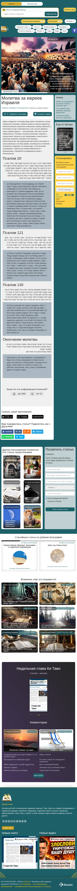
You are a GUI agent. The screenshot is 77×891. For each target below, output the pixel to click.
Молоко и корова (10, 767)
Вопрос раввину (28, 584)
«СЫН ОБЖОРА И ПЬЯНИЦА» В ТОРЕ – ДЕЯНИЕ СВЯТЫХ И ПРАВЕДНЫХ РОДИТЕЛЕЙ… (17, 625)
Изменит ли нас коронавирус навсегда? (32, 500)
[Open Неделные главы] (29, 27)
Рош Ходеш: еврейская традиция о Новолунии (10, 523)
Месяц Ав (30, 526)
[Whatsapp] (17, 821)
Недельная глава (70, 584)
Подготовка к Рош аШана (49, 770)
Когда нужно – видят (32, 476)
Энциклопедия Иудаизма (23, 566)
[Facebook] (3, 821)
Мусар (26, 632)
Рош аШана (58, 632)
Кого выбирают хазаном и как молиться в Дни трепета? (54, 650)
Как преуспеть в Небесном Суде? (17, 759)
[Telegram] (14, 821)
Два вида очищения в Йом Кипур (12, 500)
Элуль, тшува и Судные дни (19, 633)
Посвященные (22, 108)
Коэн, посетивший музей (49, 764)
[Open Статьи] (39, 27)
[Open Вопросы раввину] (33, 31)
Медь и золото (45, 755)
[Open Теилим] (43, 31)
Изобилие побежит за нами (21, 750)
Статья (72, 608)
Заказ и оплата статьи (60, 509)
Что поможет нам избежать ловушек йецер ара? (63, 111)
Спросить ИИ (51, 14)
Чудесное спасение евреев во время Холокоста (9, 473)
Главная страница (8, 108)
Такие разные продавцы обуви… (55, 603)
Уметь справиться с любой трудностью (19, 764)
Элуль (67, 632)
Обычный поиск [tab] (32, 4)
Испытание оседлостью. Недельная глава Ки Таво (56, 749)
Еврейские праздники (19, 632)
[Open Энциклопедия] (55, 27)
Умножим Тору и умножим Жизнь (52, 767)
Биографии (13, 566)
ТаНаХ (53, 566)
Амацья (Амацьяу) (57, 545)
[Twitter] (6, 821)
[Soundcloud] (25, 821)
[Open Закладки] (74, 21)
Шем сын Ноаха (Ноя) (19, 545)
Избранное (67, 608)
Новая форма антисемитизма (65, 148)
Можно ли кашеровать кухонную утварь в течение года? (65, 104)
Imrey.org (26, 882)
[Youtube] (12, 821)
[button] (74, 30)
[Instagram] (9, 821)
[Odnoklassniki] (22, 821)
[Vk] (20, 821)
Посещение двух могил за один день (63, 117)
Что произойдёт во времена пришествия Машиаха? (53, 626)
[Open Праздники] (68, 27)
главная (34, 584)
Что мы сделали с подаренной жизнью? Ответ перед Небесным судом (17, 649)
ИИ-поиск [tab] (11, 4)
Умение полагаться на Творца (15, 770)
